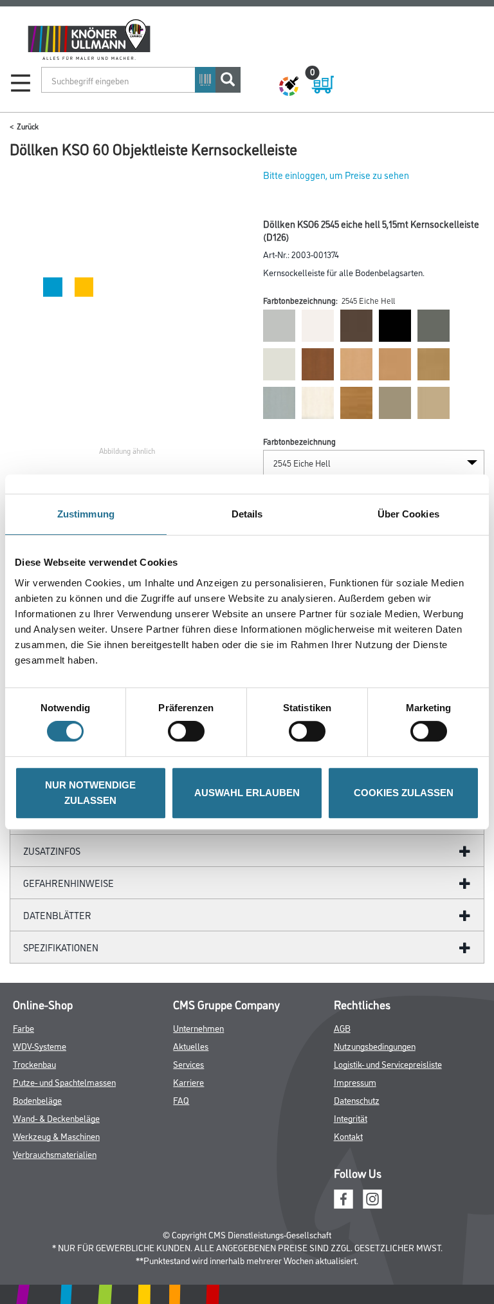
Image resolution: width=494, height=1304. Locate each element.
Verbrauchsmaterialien (54, 1154)
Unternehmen (198, 1027)
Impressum (355, 1082)
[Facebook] (343, 1197)
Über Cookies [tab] (408, 513)
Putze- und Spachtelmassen (64, 1082)
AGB (342, 1027)
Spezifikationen (60, 947)
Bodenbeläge (37, 1100)
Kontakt (348, 1136)
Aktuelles (190, 1045)
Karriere (188, 1082)
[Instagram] (372, 1197)
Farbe (23, 1027)
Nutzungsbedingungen (375, 1045)
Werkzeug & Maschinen (56, 1136)
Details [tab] (247, 513)
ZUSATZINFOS (51, 850)
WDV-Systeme (39, 1045)
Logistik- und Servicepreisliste (388, 1063)
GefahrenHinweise (68, 883)
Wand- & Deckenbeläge (56, 1118)
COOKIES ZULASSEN (403, 792)
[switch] (189, 731)
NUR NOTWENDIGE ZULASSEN (90, 792)
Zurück (28, 125)
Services (188, 1063)
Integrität (350, 1118)
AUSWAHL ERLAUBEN (247, 792)
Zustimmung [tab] (85, 513)
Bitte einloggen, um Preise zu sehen (336, 175)
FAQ (181, 1100)
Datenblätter (57, 915)
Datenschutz (357, 1100)
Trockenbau (34, 1063)
